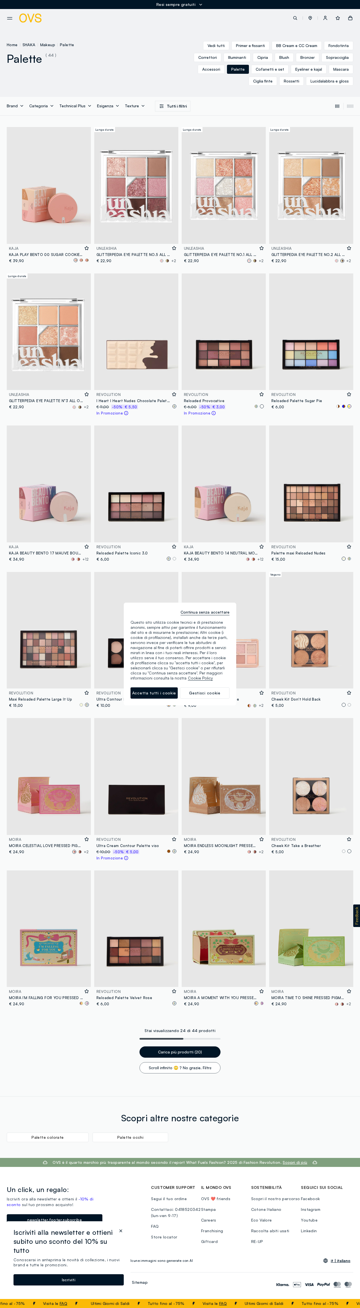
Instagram (310, 1209)
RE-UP (257, 1241)
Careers (208, 1220)
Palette (67, 44)
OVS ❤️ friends (215, 1198)
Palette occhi (130, 1137)
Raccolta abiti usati (270, 1230)
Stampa (208, 1209)
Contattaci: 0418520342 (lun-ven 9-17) (176, 1212)
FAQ (44, 1303)
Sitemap (140, 1282)
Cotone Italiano (266, 1209)
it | (340, 1260)
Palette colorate (48, 1137)
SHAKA (28, 44)
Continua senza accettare (205, 612)
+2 (173, 261)
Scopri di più (295, 1162)
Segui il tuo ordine (169, 1198)
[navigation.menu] (10, 18)
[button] (310, 18)
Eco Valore (261, 1220)
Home (12, 44)
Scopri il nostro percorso (275, 1198)
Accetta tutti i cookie (154, 692)
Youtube (309, 1220)
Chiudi (345, 1303)
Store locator (164, 1237)
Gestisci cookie (204, 692)
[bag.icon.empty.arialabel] (350, 18)
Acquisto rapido (49, 235)
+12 (85, 559)
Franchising (212, 1230)
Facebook (310, 1198)
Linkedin (309, 1230)
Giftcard (209, 1241)
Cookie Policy (200, 678)
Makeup (47, 44)
